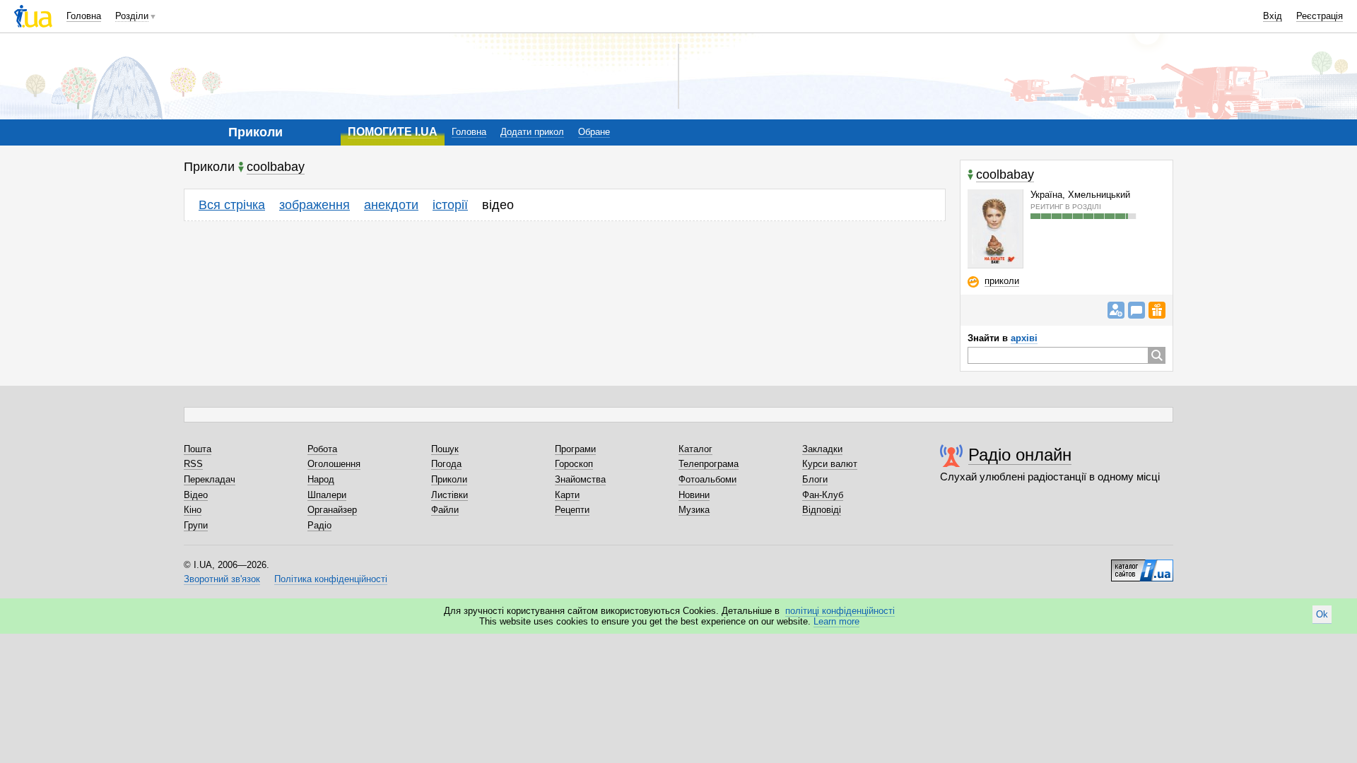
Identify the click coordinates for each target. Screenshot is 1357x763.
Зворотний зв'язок (222, 579)
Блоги (815, 479)
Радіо (319, 525)
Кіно (192, 509)
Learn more (836, 621)
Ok (1322, 614)
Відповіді (821, 509)
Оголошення (333, 464)
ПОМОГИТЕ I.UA (392, 132)
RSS (193, 464)
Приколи (449, 479)
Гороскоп (574, 464)
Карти (567, 495)
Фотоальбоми (707, 479)
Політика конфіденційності (330, 579)
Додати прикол (532, 131)
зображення (314, 205)
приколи (1002, 281)
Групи (196, 525)
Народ (320, 479)
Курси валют (829, 464)
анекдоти (391, 205)
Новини (694, 495)
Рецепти (572, 509)
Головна (83, 16)
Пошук (445, 449)
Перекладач (209, 479)
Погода (446, 464)
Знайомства (580, 479)
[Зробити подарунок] (1157, 310)
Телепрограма (708, 464)
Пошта (197, 449)
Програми (575, 449)
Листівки (449, 495)
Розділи (131, 16)
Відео (196, 495)
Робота (322, 449)
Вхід (1272, 16)
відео (498, 205)
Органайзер (332, 509)
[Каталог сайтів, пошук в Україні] (1142, 565)
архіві (1024, 338)
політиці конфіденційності (840, 610)
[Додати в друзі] (1116, 310)
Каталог (695, 449)
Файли (445, 509)
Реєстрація (1319, 16)
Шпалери (326, 495)
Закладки (822, 449)
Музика (694, 509)
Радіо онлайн (1019, 454)
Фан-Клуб (822, 495)
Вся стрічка (232, 205)
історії (450, 205)
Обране (594, 131)
